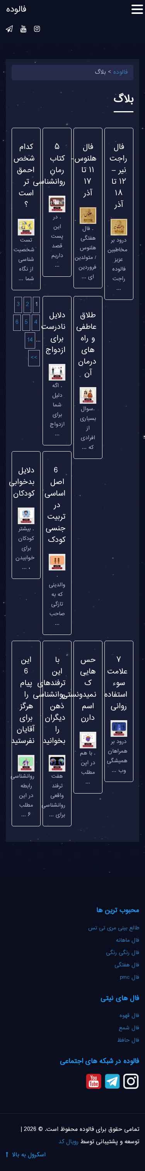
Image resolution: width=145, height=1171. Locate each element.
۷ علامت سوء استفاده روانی (115, 683)
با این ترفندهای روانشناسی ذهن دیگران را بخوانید (49, 700)
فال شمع (129, 1028)
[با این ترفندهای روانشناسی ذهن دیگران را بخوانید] (57, 764)
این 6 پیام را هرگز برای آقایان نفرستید (22, 700)
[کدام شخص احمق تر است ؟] (26, 228)
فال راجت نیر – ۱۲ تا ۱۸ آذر (118, 176)
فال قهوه (129, 1016)
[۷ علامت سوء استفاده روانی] (119, 729)
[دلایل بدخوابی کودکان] (26, 516)
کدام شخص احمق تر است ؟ (24, 176)
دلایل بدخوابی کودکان (21, 482)
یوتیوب (23, 30)
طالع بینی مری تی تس (113, 928)
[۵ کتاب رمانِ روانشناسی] (57, 205)
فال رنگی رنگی (122, 953)
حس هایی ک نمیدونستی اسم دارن (79, 689)
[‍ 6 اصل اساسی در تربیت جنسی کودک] (57, 563)
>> (34, 358)
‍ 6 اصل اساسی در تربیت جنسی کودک (54, 505)
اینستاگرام (37, 30)
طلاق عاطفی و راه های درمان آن (86, 344)
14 (30, 340)
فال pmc (129, 978)
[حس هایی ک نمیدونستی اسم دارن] (88, 741)
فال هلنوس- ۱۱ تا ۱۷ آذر (83, 170)
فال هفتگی (126, 965)
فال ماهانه (127, 941)
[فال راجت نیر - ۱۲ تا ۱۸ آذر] (119, 228)
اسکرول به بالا (29, 1155)
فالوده (16, 10)
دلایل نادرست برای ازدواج (53, 333)
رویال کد (68, 1142)
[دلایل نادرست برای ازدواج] (57, 373)
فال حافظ (127, 1041)
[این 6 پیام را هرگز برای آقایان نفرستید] (26, 764)
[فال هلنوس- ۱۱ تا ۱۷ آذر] (88, 216)
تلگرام (9, 30)
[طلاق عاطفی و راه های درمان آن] (88, 396)
